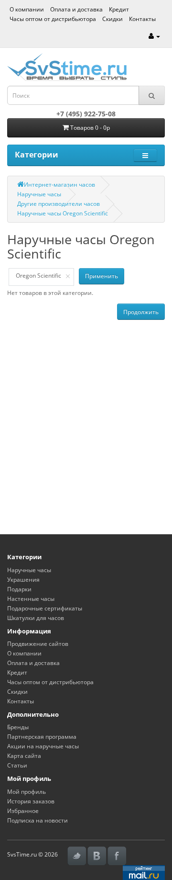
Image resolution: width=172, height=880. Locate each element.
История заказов (30, 801)
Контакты (142, 19)
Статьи (17, 765)
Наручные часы (39, 194)
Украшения (23, 579)
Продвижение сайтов (37, 644)
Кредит (119, 9)
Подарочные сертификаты (44, 608)
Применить (101, 276)
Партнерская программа (41, 737)
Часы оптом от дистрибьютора (53, 19)
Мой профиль (26, 792)
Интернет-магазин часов (59, 185)
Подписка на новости (37, 820)
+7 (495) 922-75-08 (86, 113)
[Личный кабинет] (154, 36)
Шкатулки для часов (35, 618)
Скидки (112, 19)
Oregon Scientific (38, 275)
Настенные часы (30, 599)
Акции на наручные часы (43, 746)
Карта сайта (24, 756)
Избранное (23, 811)
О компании (27, 9)
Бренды (18, 727)
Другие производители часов (58, 204)
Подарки (19, 589)
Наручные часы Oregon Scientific (62, 213)
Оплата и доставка (76, 9)
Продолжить (141, 312)
